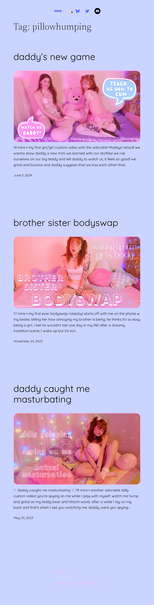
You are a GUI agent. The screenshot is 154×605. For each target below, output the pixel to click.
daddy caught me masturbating (51, 394)
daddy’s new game (54, 56)
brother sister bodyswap (65, 222)
